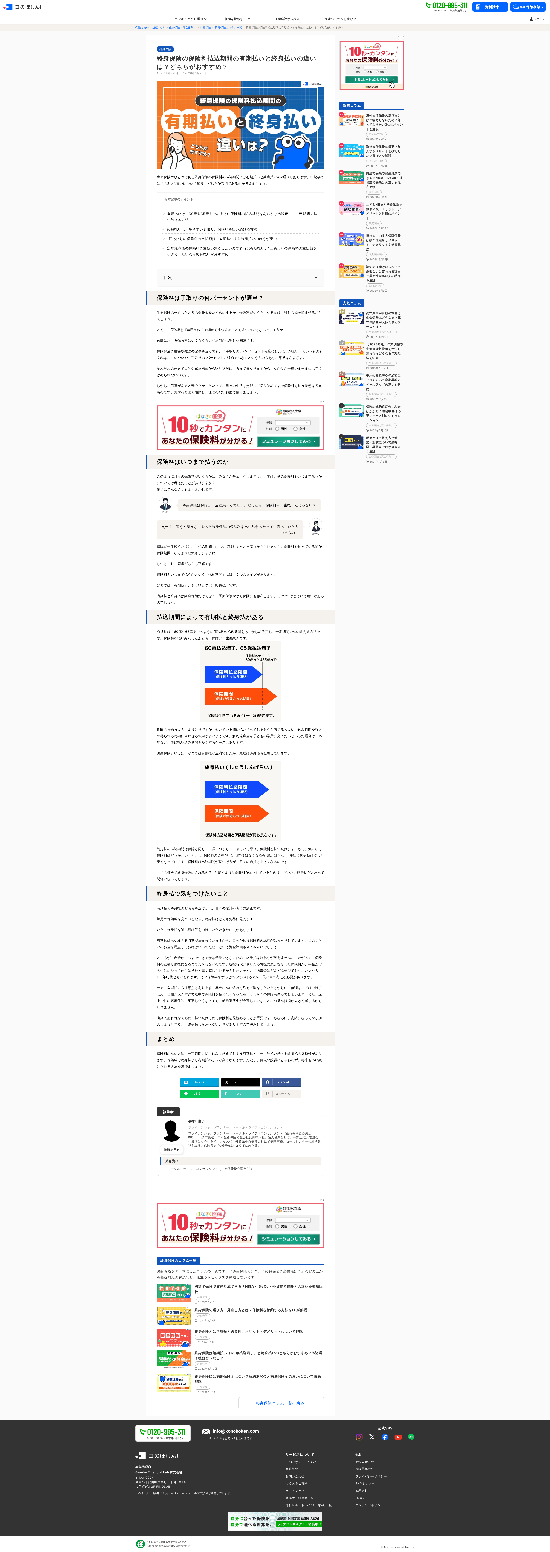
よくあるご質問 (297, 1483)
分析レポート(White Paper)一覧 (309, 1505)
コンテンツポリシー (369, 1505)
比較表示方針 (364, 1462)
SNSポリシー (365, 1483)
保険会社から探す (287, 19)
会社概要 (292, 1469)
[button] (490, 7)
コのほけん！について (301, 1462)
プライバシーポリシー (371, 1476)
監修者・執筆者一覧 (300, 1498)
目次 (168, 277)
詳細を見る (172, 1149)
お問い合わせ (295, 1476)
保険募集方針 (364, 1469)
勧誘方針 (361, 1490)
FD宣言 (360, 1498)
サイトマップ (295, 1490)
